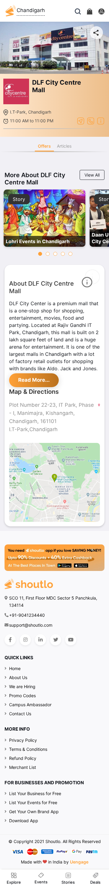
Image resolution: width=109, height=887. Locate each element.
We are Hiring (22, 686)
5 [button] (70, 254)
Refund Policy (22, 758)
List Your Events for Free (33, 802)
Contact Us (20, 713)
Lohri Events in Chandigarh (38, 241)
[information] (100, 121)
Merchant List (22, 767)
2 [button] (48, 254)
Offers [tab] (44, 146)
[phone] (90, 121)
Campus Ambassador (30, 704)
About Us (18, 677)
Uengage (79, 861)
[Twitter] (55, 639)
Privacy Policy (23, 740)
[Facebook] (10, 639)
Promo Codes (22, 695)
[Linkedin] (40, 639)
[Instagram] (25, 639)
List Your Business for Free (35, 793)
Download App (23, 820)
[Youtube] (70, 639)
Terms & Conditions (28, 749)
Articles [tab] (64, 146)
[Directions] (80, 121)
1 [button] (40, 254)
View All (92, 174)
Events (41, 881)
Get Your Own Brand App (34, 811)
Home (15, 668)
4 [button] (63, 254)
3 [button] (55, 254)
